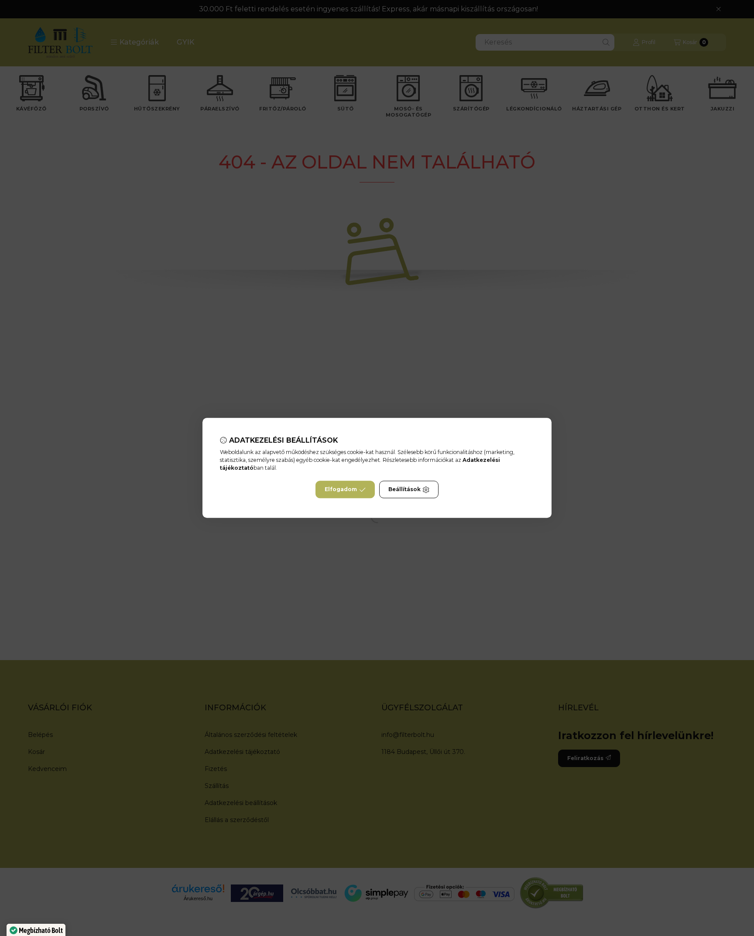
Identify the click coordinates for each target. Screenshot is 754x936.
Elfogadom (341, 489)
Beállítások (404, 489)
